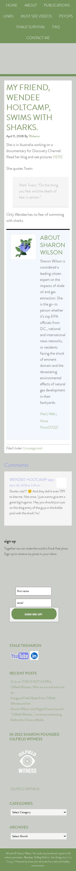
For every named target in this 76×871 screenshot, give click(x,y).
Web (52, 414)
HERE (58, 157)
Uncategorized (32, 448)
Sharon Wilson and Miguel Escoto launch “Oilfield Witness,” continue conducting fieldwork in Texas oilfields (37, 714)
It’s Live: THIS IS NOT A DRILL (31, 681)
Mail (43, 414)
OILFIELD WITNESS (25, 789)
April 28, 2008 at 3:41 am (25, 485)
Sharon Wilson (52, 249)
